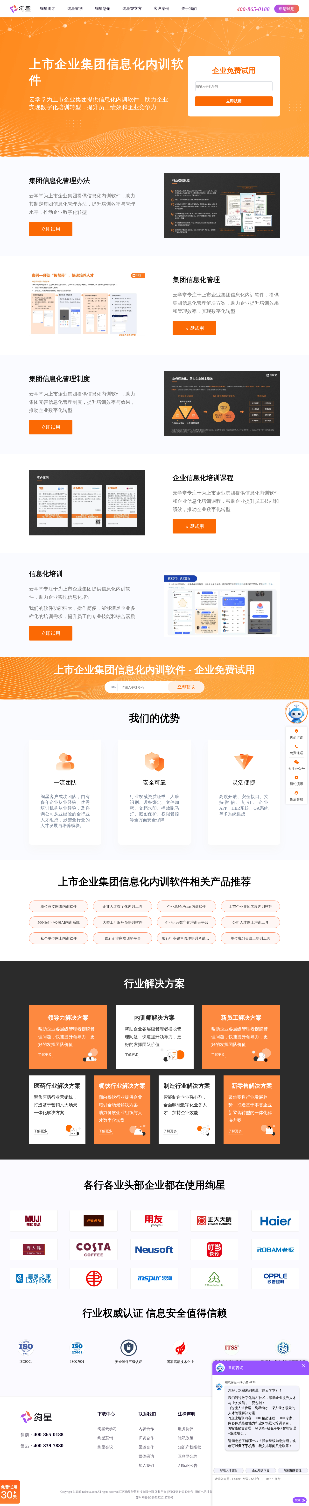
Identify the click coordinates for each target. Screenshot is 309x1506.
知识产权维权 (189, 1447)
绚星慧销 (102, 9)
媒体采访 (146, 1456)
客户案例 (161, 9)
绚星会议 (105, 1447)
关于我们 (189, 9)
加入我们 (146, 1465)
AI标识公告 (187, 1465)
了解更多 (45, 1055)
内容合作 (146, 1429)
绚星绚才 (47, 9)
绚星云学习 (107, 1429)
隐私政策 (185, 1438)
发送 (298, 1500)
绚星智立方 (132, 9)
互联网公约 (187, 1456)
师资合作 (146, 1438)
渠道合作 (146, 1447)
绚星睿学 (75, 9)
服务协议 (185, 1429)
